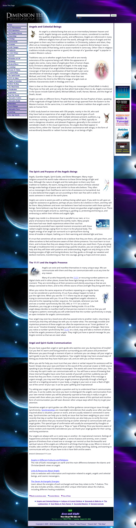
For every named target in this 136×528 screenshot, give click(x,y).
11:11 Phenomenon (14, 27)
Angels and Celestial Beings (48, 501)
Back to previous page (38, 496)
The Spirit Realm (14, 75)
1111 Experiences (14, 30)
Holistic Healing (13, 84)
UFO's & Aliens (13, 78)
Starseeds (11, 56)
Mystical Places (13, 64)
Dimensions (12, 103)
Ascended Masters (81, 504)
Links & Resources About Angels (45, 470)
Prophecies (12, 50)
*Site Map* (102, 524)
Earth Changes (13, 47)
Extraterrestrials (97, 504)
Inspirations (12, 92)
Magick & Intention (15, 81)
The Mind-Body (13, 87)
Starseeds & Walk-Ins (93, 501)
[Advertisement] (122, 53)
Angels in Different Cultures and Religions (49, 460)
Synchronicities (48, 410)
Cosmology (12, 67)
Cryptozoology (13, 72)
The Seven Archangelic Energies (45, 481)
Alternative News (14, 109)
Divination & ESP (14, 58)
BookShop (11, 112)
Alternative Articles (14, 98)
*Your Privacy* (81, 524)
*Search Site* (92, 524)
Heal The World (13, 95)
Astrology (11, 39)
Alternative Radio (14, 101)
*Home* (72, 524)
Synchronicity (13, 41)
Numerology (12, 36)
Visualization (12, 89)
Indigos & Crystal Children (71, 501)
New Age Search (13, 115)
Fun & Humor (13, 106)
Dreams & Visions (14, 70)
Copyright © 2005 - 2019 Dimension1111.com (52, 524)
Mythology (11, 61)
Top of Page (67, 496)
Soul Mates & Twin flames (61, 504)
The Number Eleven (15, 33)
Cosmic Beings (13, 53)
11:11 (75, 277)
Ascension (11, 44)
